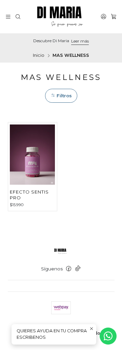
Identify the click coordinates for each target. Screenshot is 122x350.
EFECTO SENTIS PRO (29, 194)
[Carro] (113, 16)
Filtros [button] (63, 95)
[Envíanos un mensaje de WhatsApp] (108, 336)
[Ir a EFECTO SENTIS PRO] (32, 154)
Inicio (38, 55)
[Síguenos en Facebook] (68, 269)
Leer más (80, 41)
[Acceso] (103, 16)
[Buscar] (18, 16)
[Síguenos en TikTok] (78, 269)
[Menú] (8, 16)
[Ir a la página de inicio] (61, 17)
